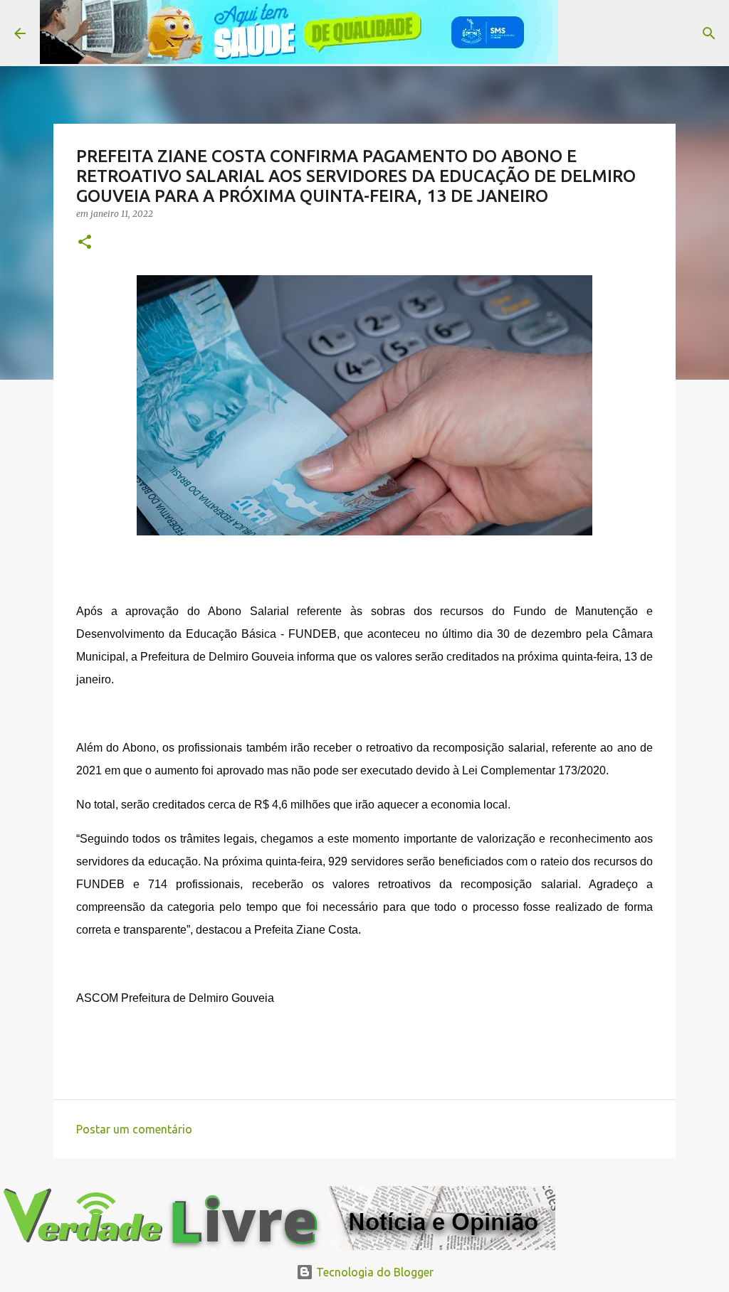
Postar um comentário (134, 1129)
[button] (84, 242)
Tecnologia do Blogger (373, 1272)
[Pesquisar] (578, 33)
